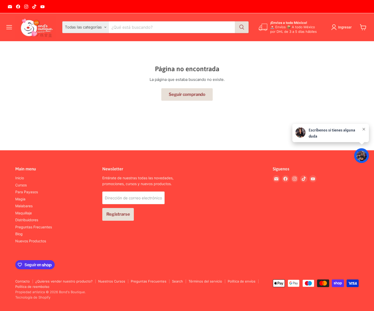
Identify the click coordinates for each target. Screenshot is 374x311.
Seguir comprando (187, 94)
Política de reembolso (32, 287)
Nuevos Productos (30, 241)
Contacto (22, 281)
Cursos (21, 185)
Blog (19, 234)
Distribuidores (26, 220)
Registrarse (118, 214)
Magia (20, 199)
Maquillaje (23, 213)
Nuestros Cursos (111, 281)
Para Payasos (26, 192)
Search (177, 281)
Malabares (24, 206)
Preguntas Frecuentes (33, 227)
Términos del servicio (205, 281)
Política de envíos (241, 281)
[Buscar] (242, 27)
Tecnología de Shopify (32, 297)
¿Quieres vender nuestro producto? (64, 281)
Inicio (19, 178)
